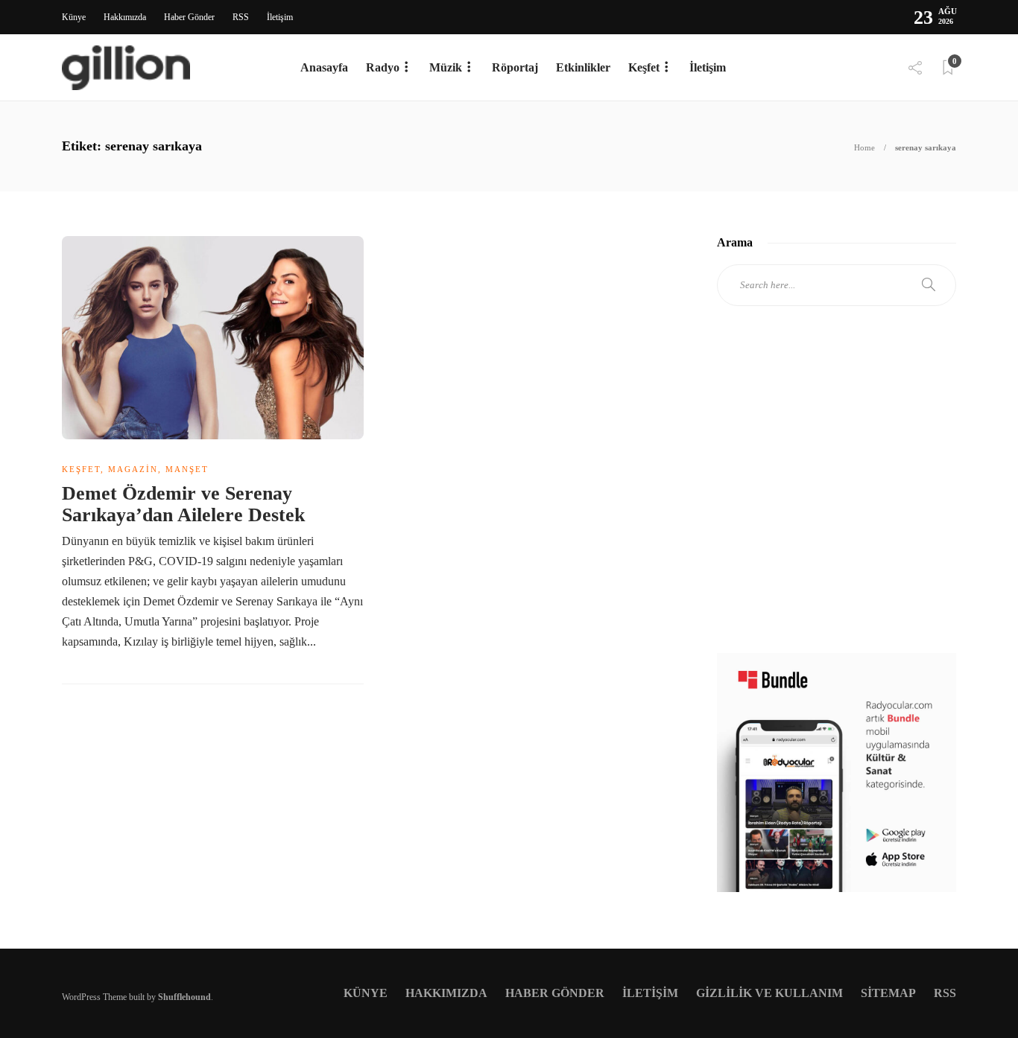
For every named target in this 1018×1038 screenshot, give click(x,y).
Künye (74, 17)
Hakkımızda (125, 17)
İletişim (280, 17)
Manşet (187, 469)
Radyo (382, 67)
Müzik (445, 67)
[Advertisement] (836, 493)
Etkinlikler (583, 67)
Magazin (133, 469)
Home (864, 147)
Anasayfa (324, 67)
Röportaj (515, 67)
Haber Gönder (189, 17)
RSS (241, 17)
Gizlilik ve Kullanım (769, 993)
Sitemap (888, 993)
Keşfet (644, 67)
